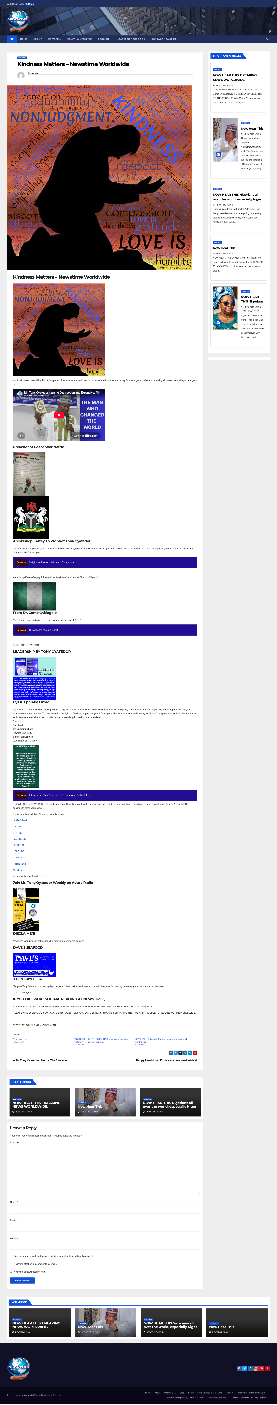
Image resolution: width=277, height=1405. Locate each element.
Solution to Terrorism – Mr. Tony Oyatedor (249, 1398)
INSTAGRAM (20, 820)
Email (13, 1220)
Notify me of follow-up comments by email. (35, 1264)
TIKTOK (17, 826)
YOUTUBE (18, 851)
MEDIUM (17, 870)
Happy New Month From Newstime (251, 1393)
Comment (15, 1142)
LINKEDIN (18, 845)
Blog (182, 1393)
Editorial (54, 39)
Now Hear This (20, 1039)
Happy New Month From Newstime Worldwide (165, 1060)
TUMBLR (18, 857)
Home (23, 39)
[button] (267, 39)
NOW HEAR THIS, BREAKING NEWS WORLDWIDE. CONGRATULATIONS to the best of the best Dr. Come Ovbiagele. (39, 1108)
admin (34, 73)
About (37, 39)
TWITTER (18, 833)
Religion (104, 39)
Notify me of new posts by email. (30, 1272)
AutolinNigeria (170, 1393)
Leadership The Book (131, 39)
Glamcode (57, 1395)
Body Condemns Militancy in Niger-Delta (205, 1393)
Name (14, 1202)
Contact (230, 1393)
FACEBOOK (19, 839)
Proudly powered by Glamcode (20, 1395)
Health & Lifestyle (79, 39)
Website (14, 1238)
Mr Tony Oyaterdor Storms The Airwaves (41, 1060)
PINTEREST (19, 864)
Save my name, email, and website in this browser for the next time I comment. (53, 1256)
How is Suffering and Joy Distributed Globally (186, 1398)
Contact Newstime (163, 39)
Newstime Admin (24, 1112)
